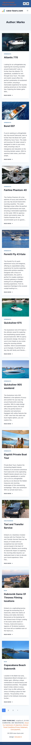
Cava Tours (6, 743)
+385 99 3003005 (8, 2)
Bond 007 (9, 126)
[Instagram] (27, 3)
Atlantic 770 (11, 57)
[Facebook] (24, 3)
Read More (8, 95)
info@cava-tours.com (9, 5)
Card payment (15, 729)
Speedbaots (7, 54)
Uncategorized (8, 520)
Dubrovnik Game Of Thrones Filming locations (15, 597)
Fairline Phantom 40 (15, 190)
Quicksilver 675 (13, 322)
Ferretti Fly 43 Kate (15, 254)
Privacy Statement (21, 727)
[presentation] (15, 42)
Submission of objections (13, 725)
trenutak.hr (18, 737)
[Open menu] (27, 10)
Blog (5, 590)
